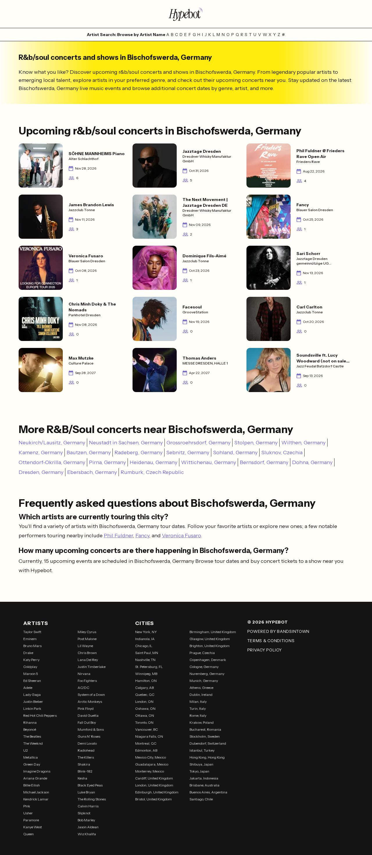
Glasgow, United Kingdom (209, 639)
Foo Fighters (87, 680)
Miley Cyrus (87, 632)
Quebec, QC (144, 694)
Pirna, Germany (107, 462)
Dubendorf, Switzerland (207, 743)
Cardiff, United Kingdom (154, 778)
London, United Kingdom (154, 785)
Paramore (31, 820)
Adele (27, 687)
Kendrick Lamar (36, 799)
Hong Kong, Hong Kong (207, 757)
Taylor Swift (32, 632)
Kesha (82, 778)
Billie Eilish (31, 785)
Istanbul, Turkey (201, 750)
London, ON (144, 701)
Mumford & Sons (91, 729)
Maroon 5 (30, 673)
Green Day (31, 764)
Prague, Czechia (202, 653)
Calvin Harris (88, 806)
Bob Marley (86, 820)
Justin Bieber (33, 701)
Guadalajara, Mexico (151, 764)
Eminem (30, 639)
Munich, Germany (203, 680)
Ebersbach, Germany (92, 472)
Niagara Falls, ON (149, 736)
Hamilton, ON (146, 680)
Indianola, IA (145, 639)
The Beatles (32, 736)
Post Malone (87, 639)
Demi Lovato (87, 743)
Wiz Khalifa (87, 834)
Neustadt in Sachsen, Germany (126, 442)
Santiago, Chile (201, 799)
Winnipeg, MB (146, 673)
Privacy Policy (264, 650)
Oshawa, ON (145, 708)
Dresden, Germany (41, 472)
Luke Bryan (86, 792)
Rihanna (30, 722)
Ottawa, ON (144, 715)
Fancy (142, 535)
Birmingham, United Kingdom (212, 632)
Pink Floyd (86, 708)
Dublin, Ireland (200, 694)
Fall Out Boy (87, 722)
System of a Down (91, 694)
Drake (28, 653)
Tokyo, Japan (199, 771)
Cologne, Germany (204, 666)
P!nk (26, 806)
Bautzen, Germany (89, 452)
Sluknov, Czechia (282, 452)
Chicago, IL (143, 646)
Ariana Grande (35, 778)
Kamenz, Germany (41, 452)
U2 (25, 750)
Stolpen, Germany (256, 442)
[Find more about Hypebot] (186, 14)
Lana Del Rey (88, 660)
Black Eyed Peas (90, 785)
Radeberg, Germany (138, 452)
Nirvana (84, 673)
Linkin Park (32, 708)
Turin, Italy (197, 708)
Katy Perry (31, 660)
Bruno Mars (32, 646)
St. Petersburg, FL (149, 666)
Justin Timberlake (91, 666)
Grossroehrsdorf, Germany (198, 442)
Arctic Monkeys (90, 701)
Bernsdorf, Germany (264, 462)
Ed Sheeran (32, 680)
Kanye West (32, 827)
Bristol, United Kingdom (153, 799)
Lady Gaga (32, 694)
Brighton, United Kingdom (209, 646)
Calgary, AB (144, 687)
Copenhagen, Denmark (207, 660)
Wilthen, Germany (303, 442)
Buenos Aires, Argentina (208, 792)
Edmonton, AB (146, 750)
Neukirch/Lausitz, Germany (52, 442)
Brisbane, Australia (204, 785)
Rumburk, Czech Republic (152, 472)
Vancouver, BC (146, 729)
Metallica (30, 757)
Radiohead (86, 750)
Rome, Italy (197, 715)
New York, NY (146, 632)
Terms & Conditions (271, 640)
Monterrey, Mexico (149, 771)
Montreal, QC (145, 743)
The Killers (86, 757)
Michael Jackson (36, 792)
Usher (28, 813)
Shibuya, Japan (201, 764)
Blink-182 (85, 771)
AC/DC (83, 687)
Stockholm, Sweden (204, 736)
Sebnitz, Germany (187, 452)
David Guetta (88, 715)
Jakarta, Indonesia (203, 778)
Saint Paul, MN (146, 653)
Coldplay (30, 666)
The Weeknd (33, 743)
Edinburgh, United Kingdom (156, 792)
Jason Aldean (88, 827)
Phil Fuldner (118, 535)
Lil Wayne (85, 646)
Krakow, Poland (201, 722)
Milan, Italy (198, 701)
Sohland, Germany (235, 452)
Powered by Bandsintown (278, 631)
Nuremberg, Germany (206, 673)
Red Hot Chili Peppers (40, 715)
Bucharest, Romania (205, 729)
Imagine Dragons (36, 771)
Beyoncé (29, 729)
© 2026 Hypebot (267, 622)
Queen (28, 834)
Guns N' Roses (89, 736)
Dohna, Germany (312, 462)
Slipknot (84, 813)
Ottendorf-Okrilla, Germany (52, 462)
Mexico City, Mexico (150, 757)
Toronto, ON (144, 722)
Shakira (84, 764)
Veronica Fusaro (181, 535)
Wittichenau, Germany (208, 462)
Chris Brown (87, 653)
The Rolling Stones (92, 799)
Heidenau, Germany (153, 462)
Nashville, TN (145, 660)
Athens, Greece (201, 687)
